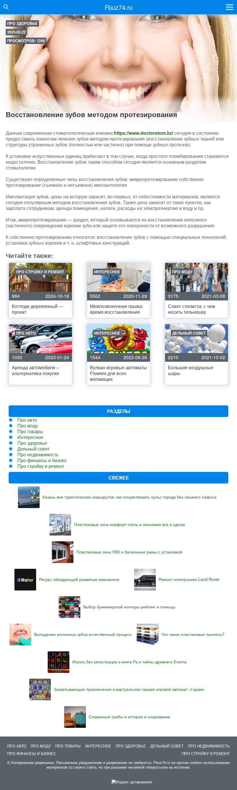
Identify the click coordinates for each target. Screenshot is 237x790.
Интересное (30, 437)
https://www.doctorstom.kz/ (143, 133)
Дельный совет (33, 448)
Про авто (27, 419)
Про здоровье (22, 23)
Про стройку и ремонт (40, 466)
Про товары (30, 431)
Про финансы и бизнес (42, 460)
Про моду (27, 425)
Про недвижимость (37, 454)
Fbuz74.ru (119, 7)
